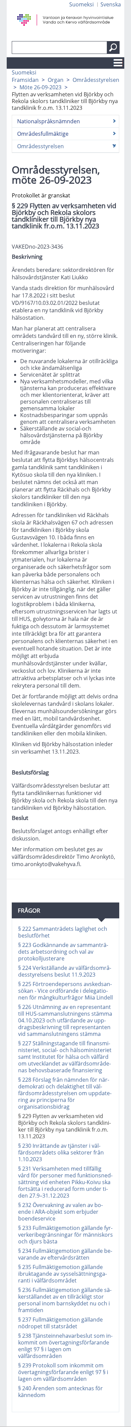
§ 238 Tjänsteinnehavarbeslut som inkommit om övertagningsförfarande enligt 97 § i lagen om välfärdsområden (65, 1345)
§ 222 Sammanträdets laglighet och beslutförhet (62, 932)
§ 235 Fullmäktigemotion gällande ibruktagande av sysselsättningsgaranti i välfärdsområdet (62, 1274)
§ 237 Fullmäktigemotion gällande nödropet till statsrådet (60, 1323)
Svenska (110, 4)
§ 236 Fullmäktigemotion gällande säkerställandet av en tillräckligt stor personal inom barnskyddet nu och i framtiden (65, 1300)
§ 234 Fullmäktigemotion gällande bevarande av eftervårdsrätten (65, 1254)
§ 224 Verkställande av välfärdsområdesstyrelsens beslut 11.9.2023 (64, 971)
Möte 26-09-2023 (40, 87)
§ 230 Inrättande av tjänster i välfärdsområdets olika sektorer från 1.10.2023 (61, 1152)
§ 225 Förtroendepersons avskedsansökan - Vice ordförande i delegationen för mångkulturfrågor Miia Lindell (65, 991)
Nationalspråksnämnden (48, 121)
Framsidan (25, 80)
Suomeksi (81, 4)
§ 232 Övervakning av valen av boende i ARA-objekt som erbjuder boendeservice (60, 1212)
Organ (55, 80)
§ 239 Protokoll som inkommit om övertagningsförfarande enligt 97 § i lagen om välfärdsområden (63, 1372)
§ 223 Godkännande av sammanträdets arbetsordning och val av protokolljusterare (63, 952)
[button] (113, 47)
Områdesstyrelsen (96, 80)
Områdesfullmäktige (43, 133)
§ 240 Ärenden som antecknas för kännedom (60, 1391)
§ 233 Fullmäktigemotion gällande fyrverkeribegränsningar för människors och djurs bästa (65, 1235)
